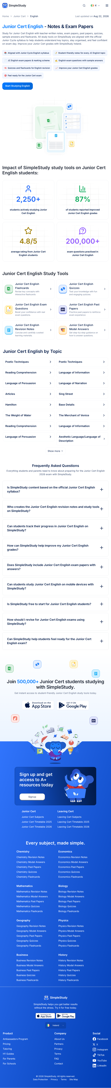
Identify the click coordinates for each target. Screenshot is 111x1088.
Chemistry (22, 851)
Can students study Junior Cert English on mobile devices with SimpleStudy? (50, 586)
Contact (58, 1063)
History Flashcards (68, 980)
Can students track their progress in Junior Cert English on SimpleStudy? (47, 528)
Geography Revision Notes (31, 926)
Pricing (6, 1043)
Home (5, 16)
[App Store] (38, 705)
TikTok (100, 1055)
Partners (58, 1043)
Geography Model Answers (31, 930)
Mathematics (24, 886)
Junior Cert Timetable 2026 (37, 826)
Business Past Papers (27, 970)
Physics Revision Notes (71, 926)
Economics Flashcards (70, 876)
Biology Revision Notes (71, 891)
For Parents (9, 1058)
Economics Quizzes (69, 871)
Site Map (73, 1079)
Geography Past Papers (29, 935)
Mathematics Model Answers (32, 896)
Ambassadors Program (15, 1039)
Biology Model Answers (71, 896)
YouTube (102, 1060)
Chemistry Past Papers (28, 866)
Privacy (58, 1048)
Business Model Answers (29, 965)
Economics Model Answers (73, 862)
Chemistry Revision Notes (30, 857)
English (34, 16)
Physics (63, 920)
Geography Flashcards (28, 945)
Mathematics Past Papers (30, 901)
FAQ (56, 1058)
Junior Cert (19, 16)
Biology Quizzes (67, 906)
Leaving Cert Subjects (69, 816)
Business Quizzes (25, 975)
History (62, 954)
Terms (57, 1053)
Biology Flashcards (68, 911)
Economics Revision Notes (72, 857)
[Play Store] (72, 705)
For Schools (9, 1063)
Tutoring (7, 1048)
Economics (65, 851)
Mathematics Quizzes (28, 906)
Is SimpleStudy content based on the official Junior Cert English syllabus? (51, 489)
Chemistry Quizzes (26, 871)
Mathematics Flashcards (29, 911)
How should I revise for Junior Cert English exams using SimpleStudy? (46, 621)
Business (22, 954)
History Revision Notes (70, 960)
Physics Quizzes (67, 940)
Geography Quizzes (27, 940)
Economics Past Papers (71, 866)
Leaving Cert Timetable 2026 (73, 826)
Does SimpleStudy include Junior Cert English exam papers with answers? (51, 567)
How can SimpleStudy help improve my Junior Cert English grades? (47, 547)
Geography (23, 920)
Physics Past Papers (69, 935)
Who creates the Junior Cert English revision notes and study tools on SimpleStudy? (53, 509)
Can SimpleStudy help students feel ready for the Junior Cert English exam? (49, 641)
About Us (59, 1039)
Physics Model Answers (71, 930)
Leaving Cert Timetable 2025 (73, 821)
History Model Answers (71, 965)
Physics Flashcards (68, 945)
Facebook (102, 1039)
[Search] (84, 5)
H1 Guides (8, 1053)
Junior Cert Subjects (33, 816)
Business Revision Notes (29, 960)
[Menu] (107, 5)
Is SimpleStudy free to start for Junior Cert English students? (49, 604)
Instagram (102, 1049)
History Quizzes (67, 975)
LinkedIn (101, 1065)
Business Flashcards (27, 980)
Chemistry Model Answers (30, 862)
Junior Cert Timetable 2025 (37, 821)
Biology (63, 886)
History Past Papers (69, 970)
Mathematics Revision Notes (31, 891)
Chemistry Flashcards (28, 876)
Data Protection (40, 1079)
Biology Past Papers (69, 901)
